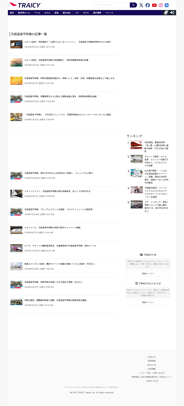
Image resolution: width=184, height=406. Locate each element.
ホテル (47, 12)
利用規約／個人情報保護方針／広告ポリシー (152, 377)
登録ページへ (148, 273)
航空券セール (24, 12)
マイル (37, 12)
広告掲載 (152, 369)
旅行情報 (97, 12)
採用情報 (152, 361)
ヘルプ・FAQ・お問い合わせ (151, 373)
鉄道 (57, 12)
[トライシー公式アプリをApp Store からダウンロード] (24, 370)
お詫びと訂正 (152, 381)
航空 (12, 12)
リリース (109, 12)
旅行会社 (67, 12)
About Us (151, 365)
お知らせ (152, 357)
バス (77, 12)
